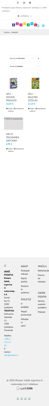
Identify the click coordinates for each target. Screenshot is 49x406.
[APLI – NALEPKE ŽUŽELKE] (35, 83)
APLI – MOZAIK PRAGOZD (11, 97)
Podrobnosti (18, 109)
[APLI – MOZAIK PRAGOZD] (13, 83)
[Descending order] (38, 58)
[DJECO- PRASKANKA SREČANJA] (13, 123)
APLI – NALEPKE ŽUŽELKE (33, 97)
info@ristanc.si (11, 355)
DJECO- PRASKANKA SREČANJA (12, 137)
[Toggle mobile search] (38, 25)
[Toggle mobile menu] (43, 25)
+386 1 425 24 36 (7, 342)
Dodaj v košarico (10, 110)
